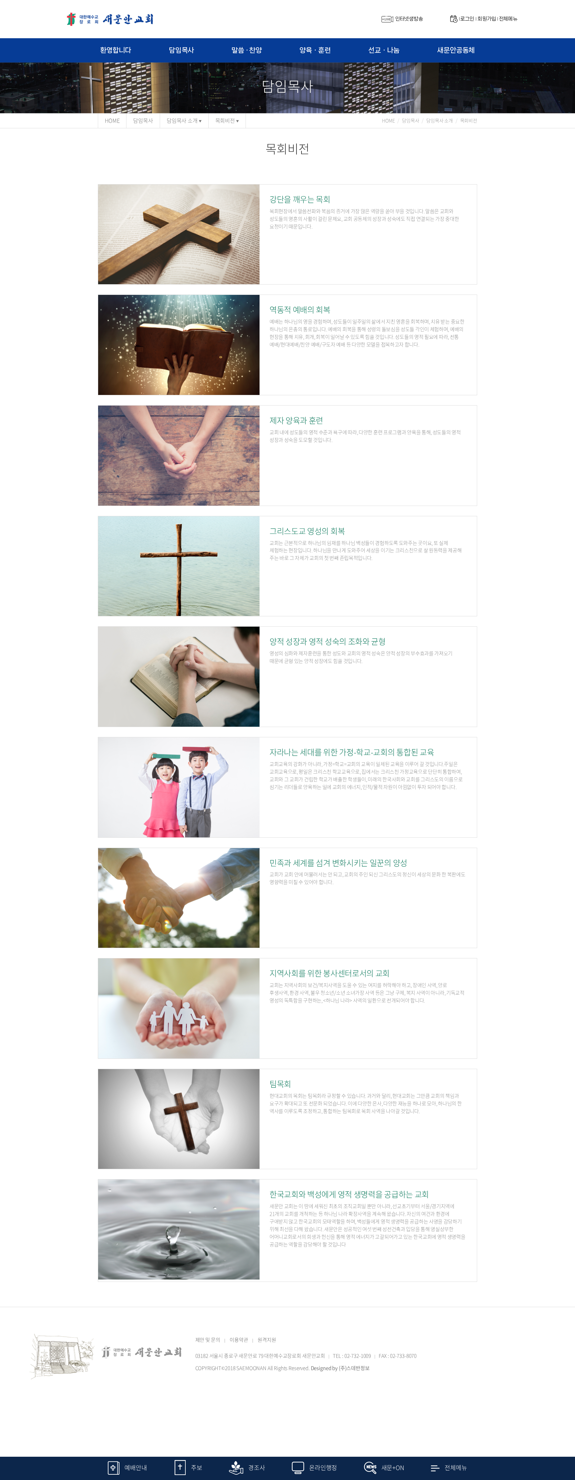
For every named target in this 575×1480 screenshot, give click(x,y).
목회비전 (225, 120)
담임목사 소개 (182, 120)
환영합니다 (115, 50)
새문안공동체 (456, 50)
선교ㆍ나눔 (384, 50)
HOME (112, 120)
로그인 (467, 19)
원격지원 (267, 1339)
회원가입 (487, 19)
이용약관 (239, 1339)
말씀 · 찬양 (247, 50)
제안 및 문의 (207, 1339)
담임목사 (181, 50)
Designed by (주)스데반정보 (340, 1368)
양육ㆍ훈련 (315, 50)
